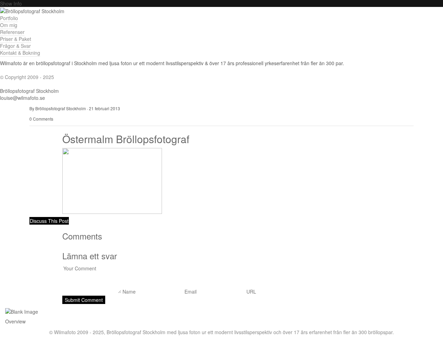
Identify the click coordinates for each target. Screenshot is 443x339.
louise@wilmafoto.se (22, 97)
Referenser (12, 31)
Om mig (8, 24)
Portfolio (9, 18)
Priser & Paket (15, 38)
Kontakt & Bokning (20, 52)
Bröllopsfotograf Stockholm (29, 90)
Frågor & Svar (15, 45)
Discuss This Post (49, 220)
